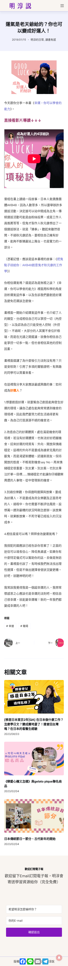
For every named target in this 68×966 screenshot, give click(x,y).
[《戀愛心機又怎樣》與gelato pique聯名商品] (34, 758)
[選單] (62, 5)
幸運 (10, 626)
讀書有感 (50, 39)
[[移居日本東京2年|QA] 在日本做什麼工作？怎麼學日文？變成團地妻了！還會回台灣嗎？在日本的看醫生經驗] (34, 697)
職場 (24, 626)
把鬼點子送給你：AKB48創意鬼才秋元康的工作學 (33, 265)
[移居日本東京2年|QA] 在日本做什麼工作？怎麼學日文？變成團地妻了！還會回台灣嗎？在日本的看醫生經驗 (33, 724)
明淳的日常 (37, 39)
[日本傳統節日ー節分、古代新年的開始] (34, 816)
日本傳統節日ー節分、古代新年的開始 (30, 839)
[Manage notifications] (59, 958)
